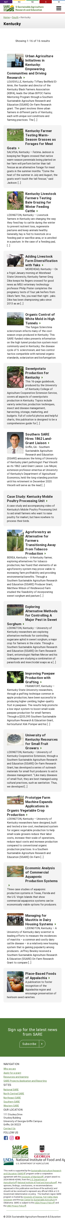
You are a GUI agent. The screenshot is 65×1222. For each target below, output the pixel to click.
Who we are (10, 1068)
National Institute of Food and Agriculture (36, 1182)
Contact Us (10, 1128)
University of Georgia (32, 1197)
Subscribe (29, 1044)
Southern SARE (12, 1101)
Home (7, 17)
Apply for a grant (12, 1072)
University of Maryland (31, 1176)
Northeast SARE (12, 1097)
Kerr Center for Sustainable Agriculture (37, 1199)
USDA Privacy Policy (43, 1202)
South (15, 17)
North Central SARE (14, 1093)
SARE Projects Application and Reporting (25, 1080)
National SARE (11, 1089)
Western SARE (11, 1105)
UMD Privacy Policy (15, 1205)
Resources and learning (16, 1076)
